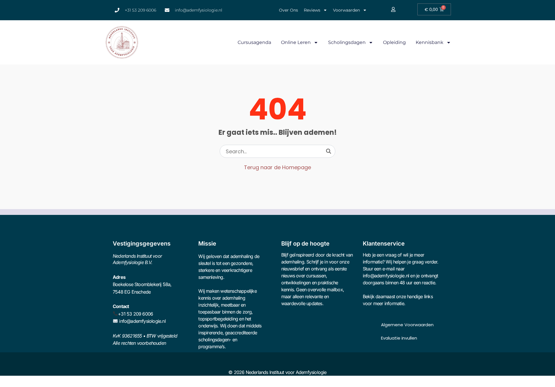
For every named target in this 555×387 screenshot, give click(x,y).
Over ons (288, 10)
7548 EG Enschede (132, 292)
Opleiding (394, 42)
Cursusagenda (254, 42)
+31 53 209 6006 (135, 314)
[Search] (328, 151)
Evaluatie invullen (399, 338)
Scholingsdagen (347, 42)
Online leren (296, 42)
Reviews (312, 10)
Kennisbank (429, 42)
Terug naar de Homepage (277, 167)
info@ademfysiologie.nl (142, 321)
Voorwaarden (346, 10)
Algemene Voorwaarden (407, 325)
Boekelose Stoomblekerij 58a (141, 284)
